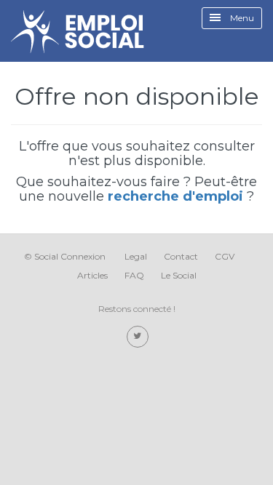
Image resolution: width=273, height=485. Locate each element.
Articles (92, 275)
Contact (181, 256)
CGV (224, 256)
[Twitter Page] (138, 337)
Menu (241, 17)
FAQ (134, 275)
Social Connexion (70, 256)
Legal (135, 256)
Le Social (179, 275)
